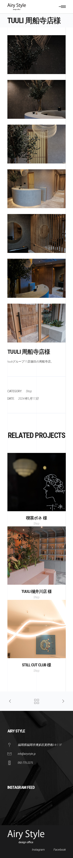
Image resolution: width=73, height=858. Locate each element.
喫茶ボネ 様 (36, 518)
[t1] (36, 99)
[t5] (36, 278)
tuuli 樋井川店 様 (36, 591)
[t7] (36, 323)
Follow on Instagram (39, 805)
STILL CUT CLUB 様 (36, 665)
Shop (29, 391)
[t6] (36, 233)
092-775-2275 (25, 763)
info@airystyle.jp (27, 754)
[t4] (36, 188)
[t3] (36, 144)
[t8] (36, 54)
